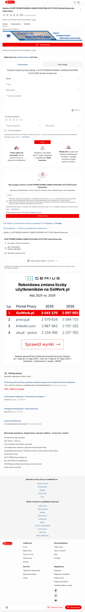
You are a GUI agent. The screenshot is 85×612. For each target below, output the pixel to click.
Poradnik (57, 558)
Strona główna (9, 228)
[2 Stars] (10, 119)
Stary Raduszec (42, 535)
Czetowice (42, 519)
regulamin (18, 130)
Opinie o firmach (60, 551)
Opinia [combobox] (8, 79)
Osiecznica (42, 506)
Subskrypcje (27, 558)
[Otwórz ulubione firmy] (75, 2)
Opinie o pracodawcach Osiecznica (32, 228)
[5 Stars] (21, 119)
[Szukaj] (6, 607)
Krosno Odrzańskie (42, 526)
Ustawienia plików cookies (63, 585)
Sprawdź (50, 261)
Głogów (42, 490)
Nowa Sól (42, 493)
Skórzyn (42, 532)
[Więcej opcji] (80, 10)
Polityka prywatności (61, 581)
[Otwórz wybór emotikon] (72, 110)
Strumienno (42, 516)
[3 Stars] (14, 119)
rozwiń (34, 19)
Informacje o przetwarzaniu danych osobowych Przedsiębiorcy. (32, 223)
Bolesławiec (42, 487)
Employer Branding (29, 574)
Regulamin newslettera (62, 574)
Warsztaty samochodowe (16, 253)
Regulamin (57, 570)
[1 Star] (6, 119)
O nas (25, 547)
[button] (30, 15)
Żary (42, 497)
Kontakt (25, 562)
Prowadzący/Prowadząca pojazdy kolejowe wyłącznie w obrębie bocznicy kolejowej (39, 382)
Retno (42, 522)
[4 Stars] (17, 119)
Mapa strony (27, 551)
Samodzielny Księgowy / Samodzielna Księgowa (24, 396)
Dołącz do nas (28, 554)
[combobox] (39, 90)
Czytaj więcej (26, 137)
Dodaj (42, 142)
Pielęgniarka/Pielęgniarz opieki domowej (21, 409)
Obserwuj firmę (42, 216)
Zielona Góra (42, 483)
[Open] (78, 90)
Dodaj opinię (45, 45)
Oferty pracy (58, 547)
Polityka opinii (59, 578)
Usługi (25, 578)
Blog (55, 554)
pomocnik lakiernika (12, 421)
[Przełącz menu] (78, 2)
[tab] (22, 64)
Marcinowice (42, 509)
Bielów (42, 512)
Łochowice (42, 529)
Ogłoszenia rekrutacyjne (31, 570)
